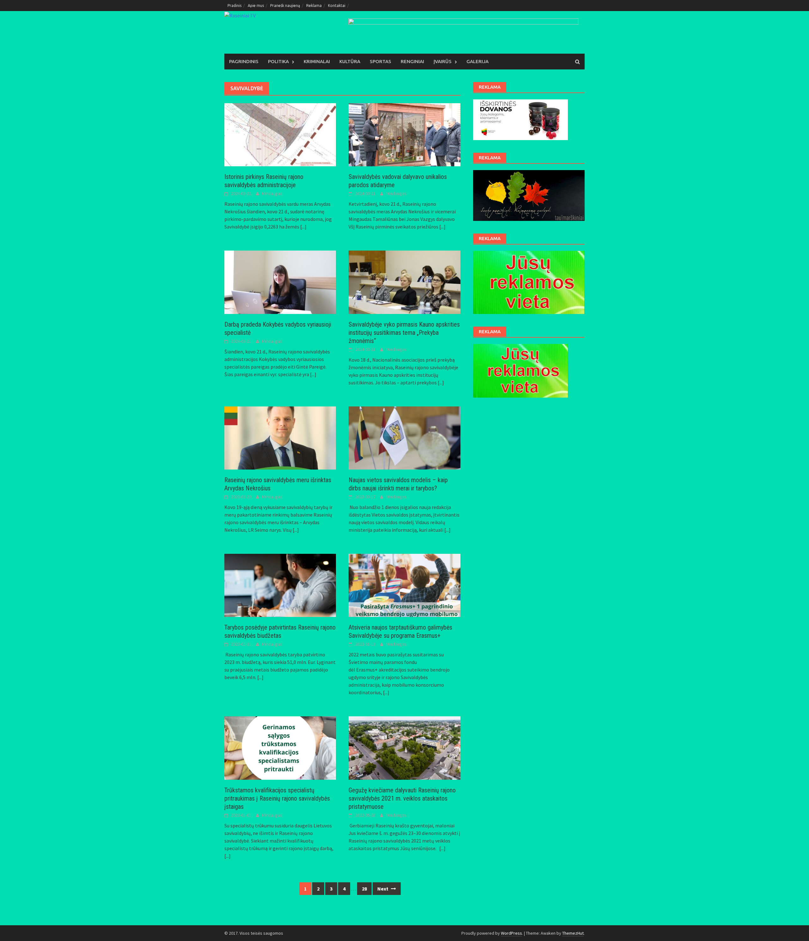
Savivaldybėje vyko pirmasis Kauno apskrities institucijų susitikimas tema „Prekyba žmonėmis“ (404, 333)
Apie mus (256, 5)
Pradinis (234, 5)
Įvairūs (443, 61)
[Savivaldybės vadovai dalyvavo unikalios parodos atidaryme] (404, 134)
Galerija (477, 61)
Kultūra (349, 61)
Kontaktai (336, 5)
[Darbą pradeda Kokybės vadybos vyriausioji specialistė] (280, 281)
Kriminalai (317, 61)
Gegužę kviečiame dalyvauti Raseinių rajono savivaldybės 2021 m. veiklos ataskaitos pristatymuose (402, 798)
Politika (278, 61)
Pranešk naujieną (285, 5)
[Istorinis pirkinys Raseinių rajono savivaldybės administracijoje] (280, 134)
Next (383, 888)
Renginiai (412, 61)
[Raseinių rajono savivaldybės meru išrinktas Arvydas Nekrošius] (280, 437)
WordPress (511, 933)
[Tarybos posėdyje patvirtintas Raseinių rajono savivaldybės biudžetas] (280, 585)
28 (364, 888)
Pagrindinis (244, 61)
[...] (303, 226)
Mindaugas (272, 193)
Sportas (380, 61)
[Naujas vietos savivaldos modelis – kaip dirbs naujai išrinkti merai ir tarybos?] (404, 437)
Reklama (314, 5)
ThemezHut (573, 933)
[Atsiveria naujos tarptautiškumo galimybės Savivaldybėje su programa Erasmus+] (404, 585)
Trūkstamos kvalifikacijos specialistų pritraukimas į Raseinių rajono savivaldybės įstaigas (277, 798)
